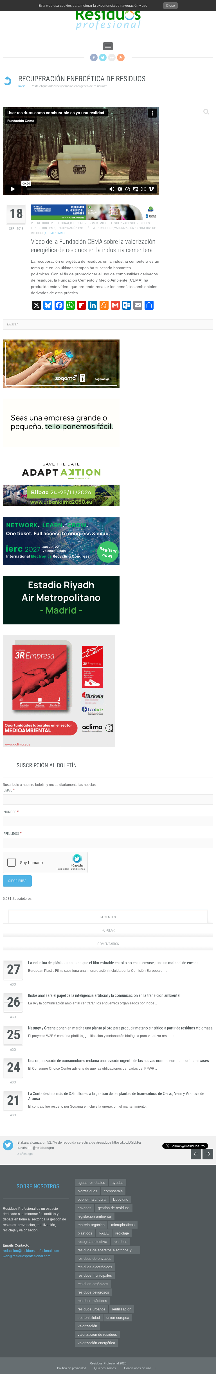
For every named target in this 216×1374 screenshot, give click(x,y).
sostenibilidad (89, 1317)
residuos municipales (95, 1275)
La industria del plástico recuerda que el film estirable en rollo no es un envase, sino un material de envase (113, 962)
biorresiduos (87, 1191)
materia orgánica (91, 1225)
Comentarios (108, 944)
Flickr (112, 57)
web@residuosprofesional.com (26, 1256)
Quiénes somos (105, 1368)
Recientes (108, 917)
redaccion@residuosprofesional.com (31, 1251)
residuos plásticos (92, 1301)
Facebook (94, 57)
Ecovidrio (120, 1199)
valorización (87, 1326)
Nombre (11, 812)
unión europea (117, 1317)
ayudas (117, 1182)
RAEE (104, 1233)
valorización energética (96, 1343)
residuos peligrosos (93, 1292)
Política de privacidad (71, 1368)
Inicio (21, 86)
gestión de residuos (114, 1208)
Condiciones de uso (137, 1368)
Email (9, 790)
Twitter (103, 57)
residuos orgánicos (93, 1284)
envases (84, 1208)
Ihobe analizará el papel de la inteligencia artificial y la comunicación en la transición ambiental (104, 995)
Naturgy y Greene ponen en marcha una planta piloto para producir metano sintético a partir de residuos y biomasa (120, 1028)
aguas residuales (91, 1182)
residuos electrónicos (95, 1267)
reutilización (121, 1309)
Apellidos (13, 834)
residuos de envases (94, 1258)
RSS (121, 57)
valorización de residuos (97, 1334)
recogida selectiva (92, 1242)
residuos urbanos (91, 1309)
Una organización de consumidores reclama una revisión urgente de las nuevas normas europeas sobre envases (118, 1060)
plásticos (85, 1233)
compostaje (113, 1191)
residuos (120, 1242)
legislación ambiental (95, 1216)
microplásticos (123, 1225)
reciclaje (122, 1233)
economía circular (92, 1199)
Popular (108, 930)
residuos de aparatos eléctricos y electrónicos (105, 1251)
